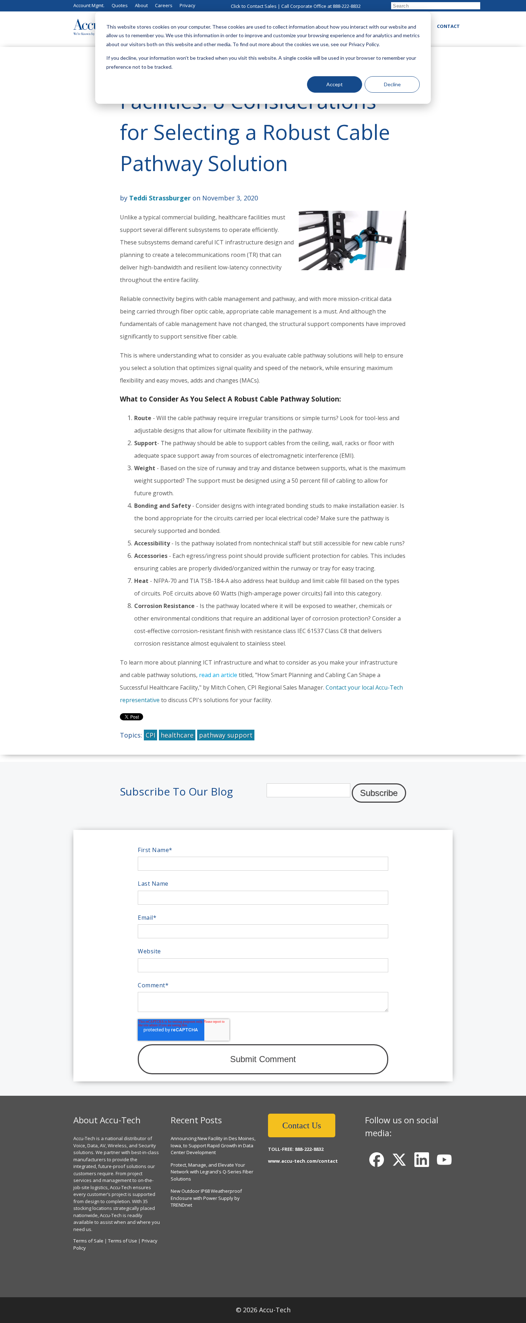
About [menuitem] (141, 5)
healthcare (177, 735)
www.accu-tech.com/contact (303, 1161)
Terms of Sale (88, 1240)
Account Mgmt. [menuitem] (88, 5)
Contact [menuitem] (448, 26)
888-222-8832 (347, 6)
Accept (334, 84)
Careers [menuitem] (163, 5)
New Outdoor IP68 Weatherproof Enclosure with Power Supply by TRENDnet (206, 1198)
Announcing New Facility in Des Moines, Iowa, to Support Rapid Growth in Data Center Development (213, 1145)
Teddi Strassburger (160, 198)
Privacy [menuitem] (187, 5)
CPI (150, 735)
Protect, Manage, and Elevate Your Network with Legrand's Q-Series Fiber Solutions (212, 1172)
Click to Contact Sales (254, 6)
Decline (392, 84)
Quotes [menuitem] (120, 5)
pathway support (226, 735)
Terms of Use (122, 1240)
